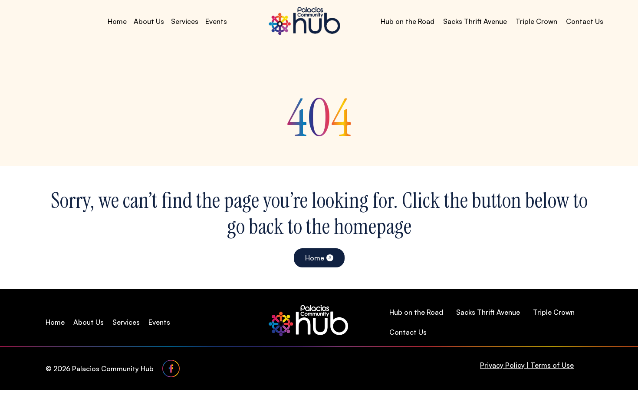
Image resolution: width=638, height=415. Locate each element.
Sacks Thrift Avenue (475, 21)
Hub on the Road (407, 21)
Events (216, 21)
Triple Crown (536, 21)
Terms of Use (552, 365)
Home (117, 21)
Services (184, 21)
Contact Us (584, 21)
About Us (149, 21)
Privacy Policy (502, 365)
